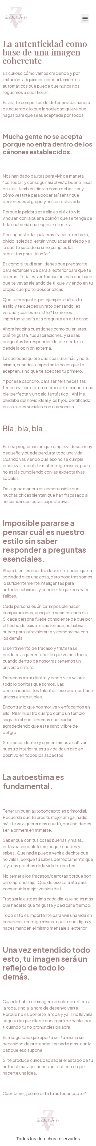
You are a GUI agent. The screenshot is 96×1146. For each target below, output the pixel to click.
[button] (85, 18)
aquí (31, 1066)
